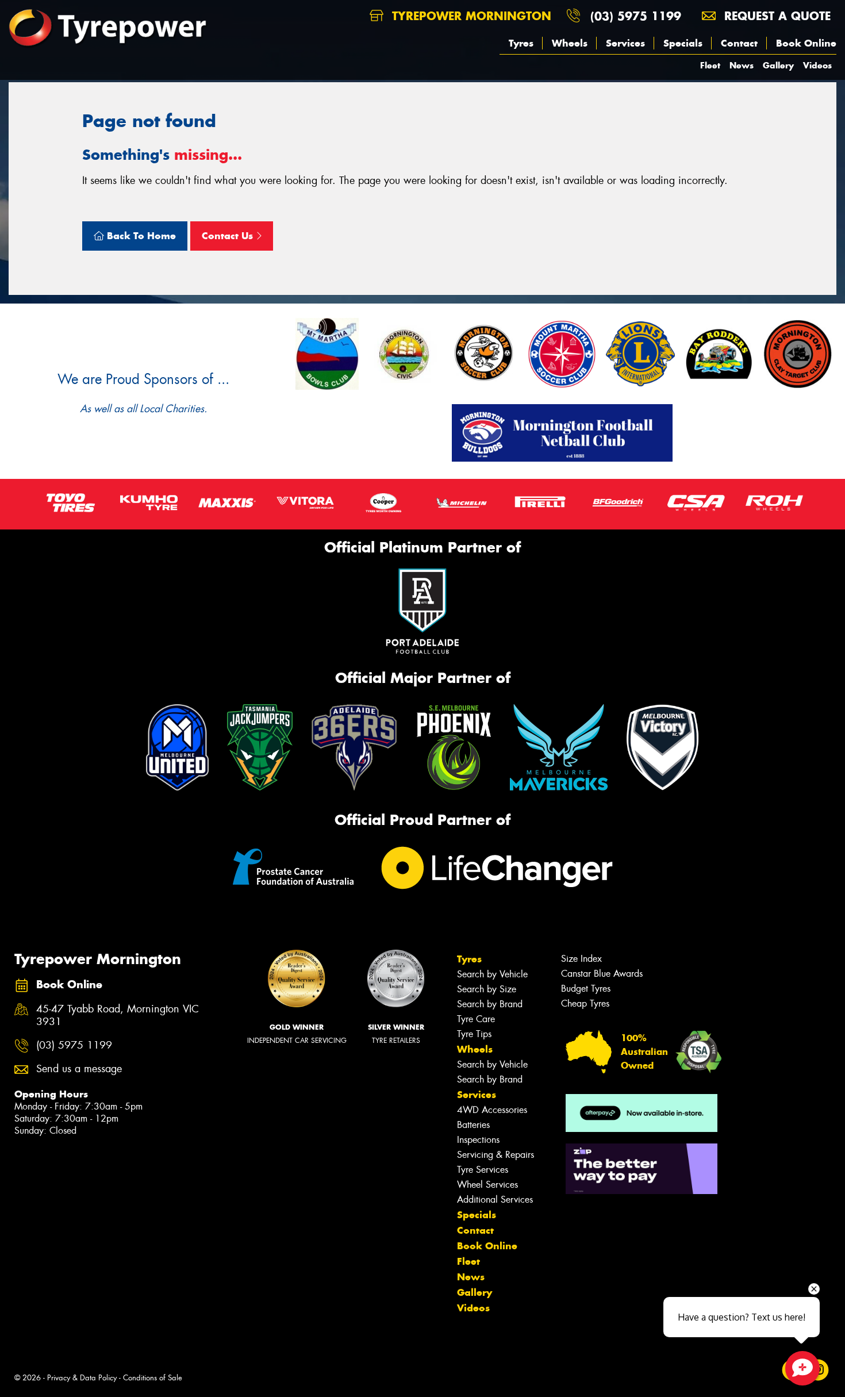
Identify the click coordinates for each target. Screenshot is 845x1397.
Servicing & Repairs (495, 1155)
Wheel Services (487, 1185)
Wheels (569, 43)
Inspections (478, 1140)
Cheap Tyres (585, 1003)
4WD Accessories (492, 1110)
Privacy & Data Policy (82, 1378)
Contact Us (229, 235)
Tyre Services (482, 1170)
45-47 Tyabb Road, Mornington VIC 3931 (117, 1016)
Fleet (710, 65)
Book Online (806, 43)
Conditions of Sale (152, 1378)
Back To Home (140, 235)
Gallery (778, 65)
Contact (739, 43)
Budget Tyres (585, 988)
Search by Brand (490, 1004)
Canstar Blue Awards (602, 974)
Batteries (473, 1125)
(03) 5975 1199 (635, 16)
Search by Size (486, 989)
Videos (817, 65)
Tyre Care (476, 1019)
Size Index (581, 959)
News (741, 65)
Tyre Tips (474, 1034)
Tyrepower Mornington (469, 16)
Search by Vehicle (492, 974)
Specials (682, 43)
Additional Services (495, 1199)
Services (625, 43)
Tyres (521, 43)
